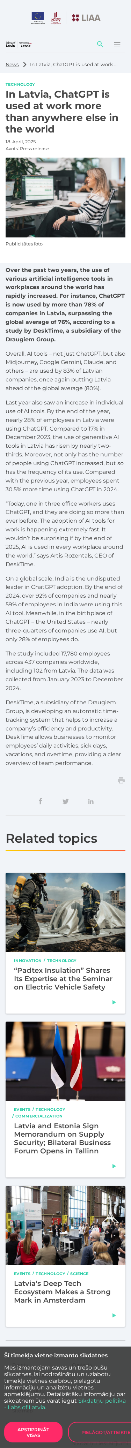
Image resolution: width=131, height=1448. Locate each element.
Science (79, 1273)
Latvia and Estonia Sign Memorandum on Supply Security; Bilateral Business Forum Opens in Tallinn (62, 1138)
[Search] (100, 44)
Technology (20, 84)
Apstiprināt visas (33, 1432)
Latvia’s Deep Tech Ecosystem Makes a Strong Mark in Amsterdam (62, 1291)
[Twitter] (65, 801)
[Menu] (117, 44)
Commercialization (39, 1116)
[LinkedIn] (90, 801)
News (12, 64)
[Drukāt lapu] (121, 780)
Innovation (28, 960)
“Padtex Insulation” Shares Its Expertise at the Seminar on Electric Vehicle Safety (63, 978)
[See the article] (114, 1002)
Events (22, 1109)
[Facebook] (40, 801)
